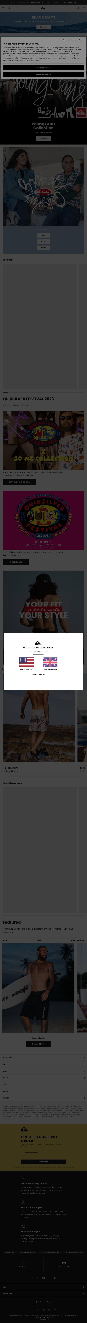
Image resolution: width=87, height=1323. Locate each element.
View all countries (38, 674)
